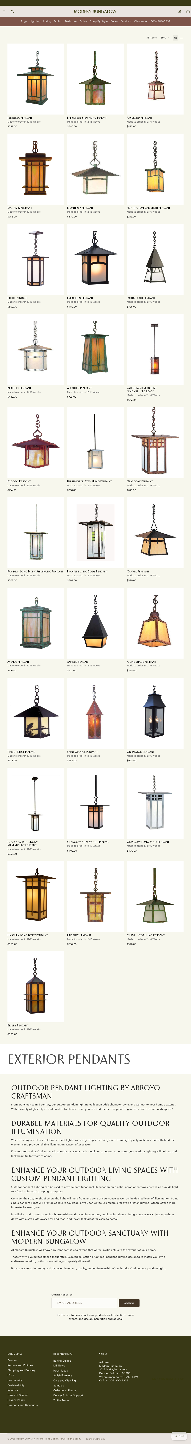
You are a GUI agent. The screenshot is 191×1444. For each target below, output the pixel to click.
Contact (12, 1360)
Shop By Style (99, 21)
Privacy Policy (16, 1400)
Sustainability (16, 1385)
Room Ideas (60, 1370)
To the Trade (61, 1400)
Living (47, 21)
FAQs (10, 1375)
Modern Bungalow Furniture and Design (37, 1439)
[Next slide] (178, 79)
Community (14, 1380)
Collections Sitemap (65, 1390)
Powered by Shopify (70, 1439)
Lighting (35, 21)
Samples (58, 1385)
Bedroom (71, 21)
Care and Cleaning (64, 1380)
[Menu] (4, 11)
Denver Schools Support (68, 1395)
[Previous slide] (132, 79)
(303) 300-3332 (160, 21)
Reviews (12, 1390)
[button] (164, 38)
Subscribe (129, 1302)
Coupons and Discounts (22, 1405)
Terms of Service (17, 1395)
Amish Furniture (62, 1375)
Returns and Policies (20, 1365)
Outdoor (126, 21)
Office (83, 21)
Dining (58, 21)
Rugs (24, 21)
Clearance (140, 21)
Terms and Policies (95, 1438)
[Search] (12, 11)
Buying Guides (62, 1360)
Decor (114, 21)
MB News (59, 1365)
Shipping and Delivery (21, 1370)
